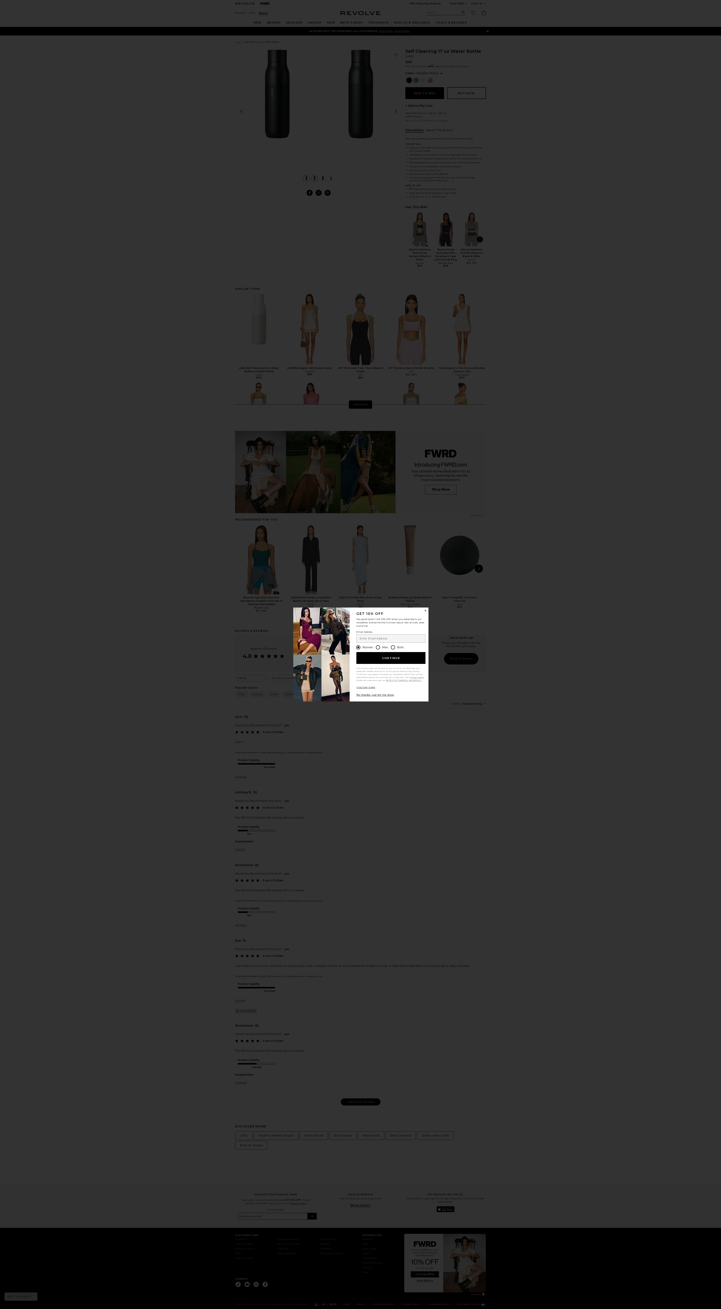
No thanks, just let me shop (375, 695)
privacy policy (417, 677)
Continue (391, 658)
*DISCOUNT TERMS (365, 687)
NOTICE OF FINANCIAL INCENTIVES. (403, 680)
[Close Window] (425, 611)
